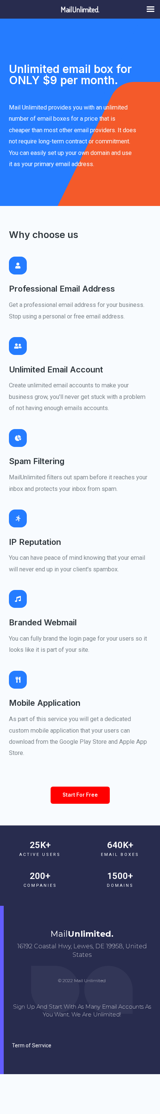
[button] (80, 795)
